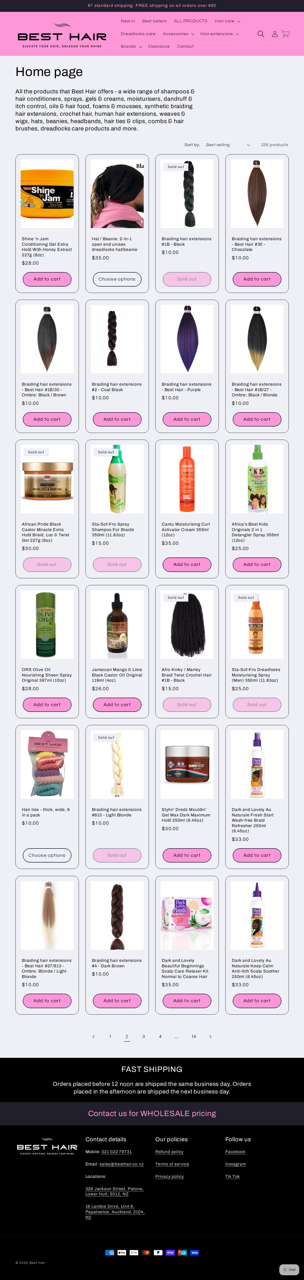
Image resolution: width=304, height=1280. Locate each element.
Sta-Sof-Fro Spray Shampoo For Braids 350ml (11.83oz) (113, 529)
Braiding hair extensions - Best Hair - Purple (186, 387)
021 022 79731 (117, 1152)
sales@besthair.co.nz (122, 1164)
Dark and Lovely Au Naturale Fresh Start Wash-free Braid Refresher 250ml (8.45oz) (253, 820)
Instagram (235, 1164)
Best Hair (37, 1263)
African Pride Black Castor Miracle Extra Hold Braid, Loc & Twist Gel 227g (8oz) (45, 532)
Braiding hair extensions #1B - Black (186, 242)
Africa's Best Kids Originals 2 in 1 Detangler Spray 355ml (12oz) (255, 532)
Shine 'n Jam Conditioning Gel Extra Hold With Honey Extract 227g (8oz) (47, 247)
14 (193, 1036)
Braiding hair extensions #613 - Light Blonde (117, 812)
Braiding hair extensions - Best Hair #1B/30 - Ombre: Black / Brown (46, 389)
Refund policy (169, 1152)
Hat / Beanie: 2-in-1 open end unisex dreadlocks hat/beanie (115, 244)
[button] (227, 21)
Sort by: (192, 145)
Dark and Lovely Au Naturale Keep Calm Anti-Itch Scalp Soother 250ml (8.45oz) (256, 968)
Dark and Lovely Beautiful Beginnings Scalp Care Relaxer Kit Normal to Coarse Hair (185, 968)
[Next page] (210, 1036)
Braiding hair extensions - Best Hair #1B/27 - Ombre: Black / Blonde (256, 389)
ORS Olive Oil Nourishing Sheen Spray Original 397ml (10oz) (47, 675)
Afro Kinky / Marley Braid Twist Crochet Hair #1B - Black (187, 675)
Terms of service (172, 1164)
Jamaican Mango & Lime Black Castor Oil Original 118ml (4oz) (117, 675)
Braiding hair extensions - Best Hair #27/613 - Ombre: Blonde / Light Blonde (46, 968)
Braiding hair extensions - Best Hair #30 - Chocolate (256, 244)
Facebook (235, 1152)
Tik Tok (232, 1176)
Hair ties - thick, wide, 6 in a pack (46, 812)
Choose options (117, 279)
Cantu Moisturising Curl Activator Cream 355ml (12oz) (186, 529)
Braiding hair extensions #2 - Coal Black (117, 387)
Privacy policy (169, 1176)
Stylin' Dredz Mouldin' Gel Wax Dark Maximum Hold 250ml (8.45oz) (186, 815)
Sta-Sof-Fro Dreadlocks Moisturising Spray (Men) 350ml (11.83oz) (256, 675)
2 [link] (126, 1036)
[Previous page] (93, 1036)
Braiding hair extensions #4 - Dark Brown (117, 963)
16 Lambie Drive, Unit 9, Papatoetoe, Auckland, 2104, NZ (115, 1211)
